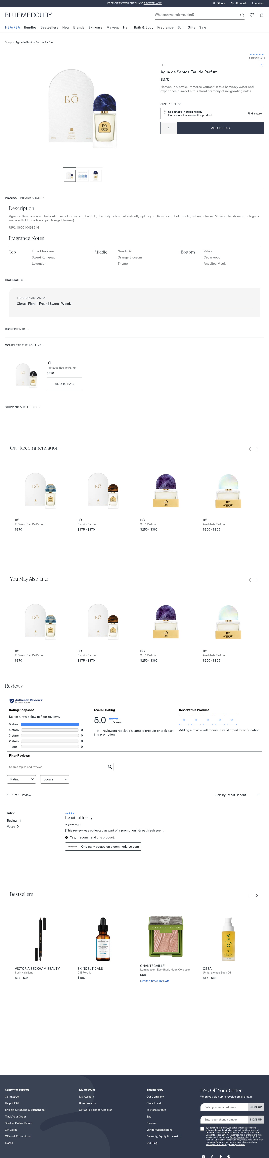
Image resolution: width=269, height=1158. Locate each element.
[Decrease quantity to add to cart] (163, 128)
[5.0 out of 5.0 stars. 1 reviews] (257, 54)
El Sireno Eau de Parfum (30, 524)
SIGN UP (256, 1107)
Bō (162, 65)
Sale (202, 28)
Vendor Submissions (160, 1129)
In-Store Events (156, 1110)
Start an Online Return (18, 1123)
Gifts (191, 28)
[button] (261, 14)
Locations (258, 3)
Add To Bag (64, 384)
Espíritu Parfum (87, 524)
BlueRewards (239, 3)
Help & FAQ (12, 1103)
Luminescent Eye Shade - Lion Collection (165, 969)
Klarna (9, 1143)
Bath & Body (144, 28)
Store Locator (155, 1103)
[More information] (263, 58)
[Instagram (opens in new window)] (203, 1156)
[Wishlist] (251, 14)
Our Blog (152, 1143)
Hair (126, 28)
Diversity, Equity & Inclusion (164, 1136)
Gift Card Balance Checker (95, 1110)
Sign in (221, 3)
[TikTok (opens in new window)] (220, 1156)
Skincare (95, 28)
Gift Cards (11, 1129)
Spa (149, 1116)
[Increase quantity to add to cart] (174, 128)
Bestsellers (49, 28)
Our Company (155, 1096)
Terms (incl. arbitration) (216, 1144)
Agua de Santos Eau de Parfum (35, 42)
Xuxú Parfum (148, 524)
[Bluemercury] (28, 15)
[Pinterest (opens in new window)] (228, 1156)
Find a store (254, 113)
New (65, 28)
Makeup (113, 28)
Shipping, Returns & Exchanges (25, 1110)
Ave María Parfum (214, 524)
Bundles (30, 28)
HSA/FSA (12, 28)
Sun (181, 28)
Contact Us (12, 1096)
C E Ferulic (84, 972)
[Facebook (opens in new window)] (212, 1156)
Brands (78, 28)
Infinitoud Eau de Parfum (62, 367)
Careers (152, 1123)
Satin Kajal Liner (24, 972)
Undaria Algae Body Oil (217, 972)
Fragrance (165, 28)
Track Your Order (15, 1116)
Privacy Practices (238, 1137)
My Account (86, 1096)
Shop (8, 42)
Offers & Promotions (18, 1136)
